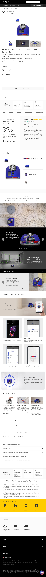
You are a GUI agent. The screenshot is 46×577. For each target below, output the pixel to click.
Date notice (12, 564)
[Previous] (3, 43)
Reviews (4, 112)
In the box (11, 112)
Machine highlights (39, 112)
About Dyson (5, 553)
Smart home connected (28, 112)
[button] (23, 43)
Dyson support (5, 542)
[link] (9, 141)
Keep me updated (37, 5)
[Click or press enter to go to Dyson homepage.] (7, 2)
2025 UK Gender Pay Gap (33, 562)
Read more (26, 141)
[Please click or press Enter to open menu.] (3, 2)
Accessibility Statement (25, 562)
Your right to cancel (35, 560)
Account (4, 546)
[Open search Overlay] (33, 2)
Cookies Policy (29, 560)
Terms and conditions (11, 560)
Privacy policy (5, 560)
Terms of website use (18, 560)
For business (5, 550)
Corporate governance (6, 564)
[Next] (43, 43)
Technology (19, 112)
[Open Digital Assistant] (42, 573)
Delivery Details (24, 560)
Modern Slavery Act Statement (13, 562)
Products (4, 539)
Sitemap (19, 562)
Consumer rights (5, 562)
